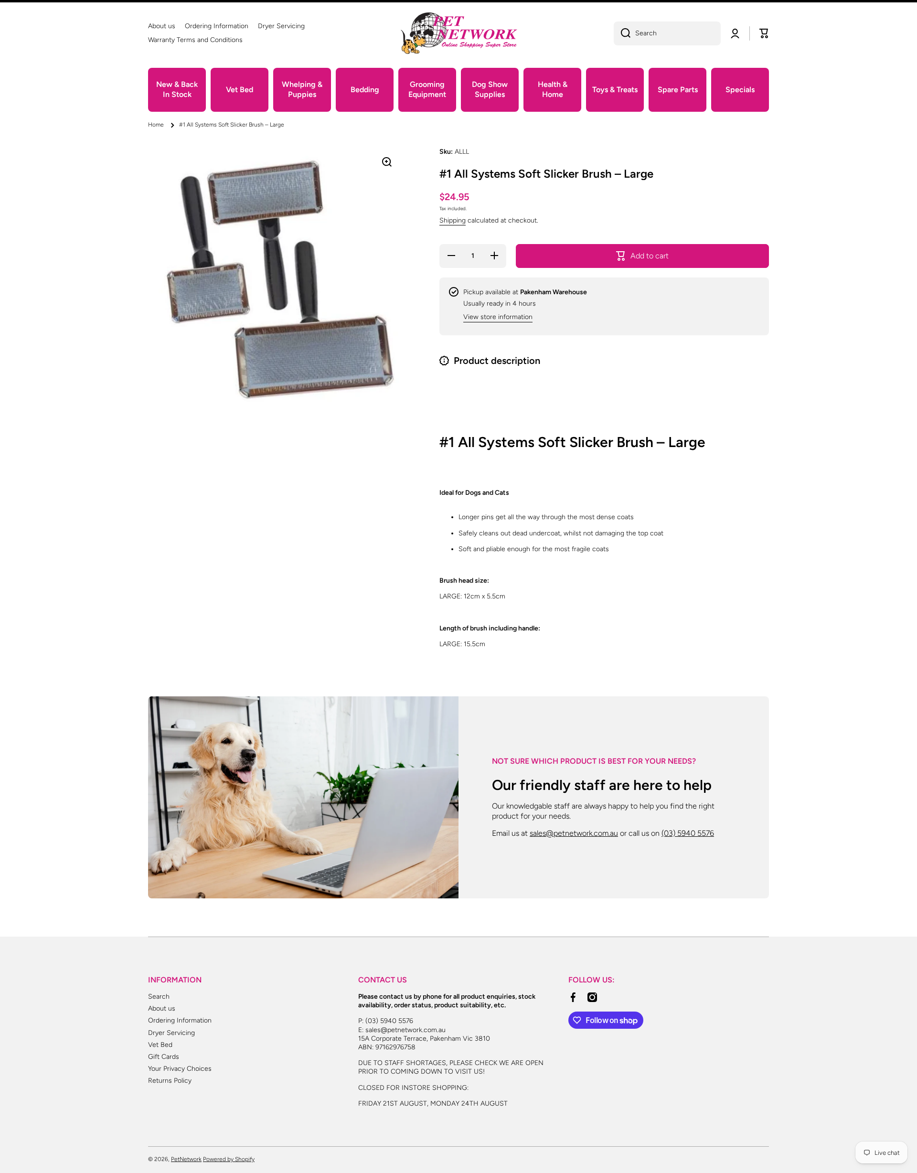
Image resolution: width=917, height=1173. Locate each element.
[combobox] (667, 33)
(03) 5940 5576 (687, 833)
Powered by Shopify (229, 1159)
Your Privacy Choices (180, 1069)
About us (161, 1008)
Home (156, 124)
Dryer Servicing (171, 1033)
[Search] (622, 33)
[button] (764, 33)
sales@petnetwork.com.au (574, 833)
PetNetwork (186, 1159)
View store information (498, 317)
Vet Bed (160, 1045)
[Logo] (458, 33)
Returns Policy (170, 1081)
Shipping (452, 220)
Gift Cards (163, 1057)
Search (159, 996)
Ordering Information (180, 1020)
